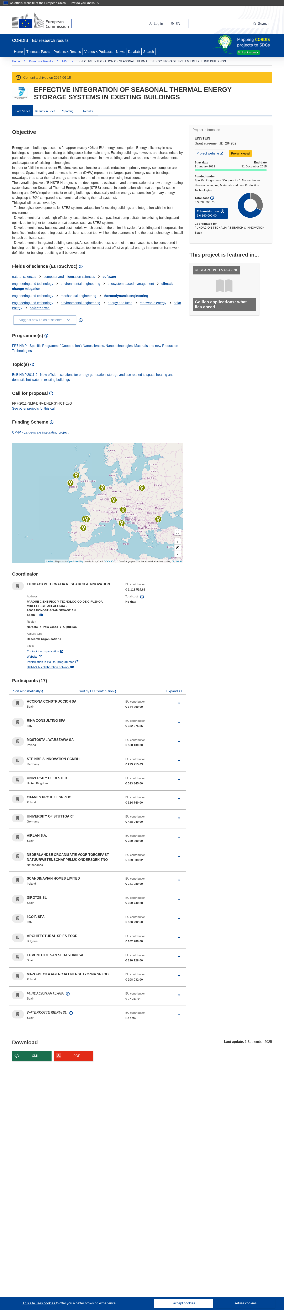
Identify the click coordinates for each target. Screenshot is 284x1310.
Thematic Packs (38, 52)
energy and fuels (120, 303)
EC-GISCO (109, 561)
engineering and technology (32, 283)
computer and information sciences (69, 276)
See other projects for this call (34, 408)
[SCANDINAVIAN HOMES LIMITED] (70, 483)
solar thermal (40, 308)
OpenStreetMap (75, 561)
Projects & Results (67, 52)
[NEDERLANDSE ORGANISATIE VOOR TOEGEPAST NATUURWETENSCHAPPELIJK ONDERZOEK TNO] (102, 487)
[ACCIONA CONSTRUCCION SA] (83, 528)
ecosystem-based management (131, 283)
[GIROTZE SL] (86, 519)
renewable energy (153, 303)
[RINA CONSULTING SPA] (121, 523)
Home (18, 52)
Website (47, 656)
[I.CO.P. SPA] (123, 509)
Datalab (134, 52)
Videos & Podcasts (98, 52)
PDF (76, 1056)
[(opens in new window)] (45, 20)
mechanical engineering (78, 296)
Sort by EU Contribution (97, 691)
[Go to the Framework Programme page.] (20, 93)
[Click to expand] (179, 703)
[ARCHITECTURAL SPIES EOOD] (158, 519)
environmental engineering (80, 283)
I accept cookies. (184, 1303)
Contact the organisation (58, 651)
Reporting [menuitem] (67, 111)
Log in (158, 23)
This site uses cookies (39, 1303)
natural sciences (24, 276)
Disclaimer (177, 561)
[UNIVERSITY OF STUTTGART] (113, 500)
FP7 (65, 61)
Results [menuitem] (88, 111)
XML (35, 1056)
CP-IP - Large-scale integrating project (40, 432)
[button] (175, 23)
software (109, 276)
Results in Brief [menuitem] (45, 111)
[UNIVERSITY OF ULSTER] (76, 475)
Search (148, 52)
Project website (210, 153)
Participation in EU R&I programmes (66, 661)
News (120, 52)
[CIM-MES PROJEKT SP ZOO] (141, 487)
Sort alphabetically (27, 691)
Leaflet (49, 561)
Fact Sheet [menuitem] (22, 111)
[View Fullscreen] (177, 532)
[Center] (177, 548)
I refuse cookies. (245, 1303)
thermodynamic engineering (126, 296)
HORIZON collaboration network (63, 667)
